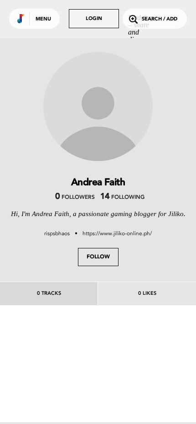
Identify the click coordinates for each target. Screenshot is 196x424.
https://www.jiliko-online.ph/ (117, 233)
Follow (98, 257)
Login (94, 18)
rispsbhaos (57, 233)
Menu (43, 19)
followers (75, 197)
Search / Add (159, 19)
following (122, 197)
